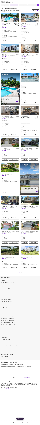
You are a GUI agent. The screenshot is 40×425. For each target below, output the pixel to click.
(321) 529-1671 (23, 56)
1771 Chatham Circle (6, 148)
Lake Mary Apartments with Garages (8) (7, 320)
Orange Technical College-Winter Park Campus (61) (9, 349)
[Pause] (18, 75)
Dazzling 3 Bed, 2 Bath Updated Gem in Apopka (11, 231)
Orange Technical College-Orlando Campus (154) (9, 345)
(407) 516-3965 (4, 258)
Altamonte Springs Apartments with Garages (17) (9, 309)
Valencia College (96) (4, 347)
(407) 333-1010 (23, 258)
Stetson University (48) (4, 356)
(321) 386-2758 (23, 85)
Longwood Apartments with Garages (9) (7, 318)
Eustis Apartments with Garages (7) (7, 326)
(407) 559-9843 (23, 121)
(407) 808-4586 (4, 175)
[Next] (38, 5)
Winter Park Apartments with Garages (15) (8, 324)
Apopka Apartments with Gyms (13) (7, 295)
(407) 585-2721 (4, 233)
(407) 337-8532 (4, 27)
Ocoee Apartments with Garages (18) (7, 307)
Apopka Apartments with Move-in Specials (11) (8, 288)
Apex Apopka (23, 23)
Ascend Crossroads (25, 82)
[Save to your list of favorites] (18, 14)
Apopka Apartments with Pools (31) (6, 297)
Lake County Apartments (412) (6, 333)
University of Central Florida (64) (6, 352)
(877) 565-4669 (4, 150)
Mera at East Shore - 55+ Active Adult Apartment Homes (25, 117)
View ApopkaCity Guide (5, 388)
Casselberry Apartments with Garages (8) (8, 322)
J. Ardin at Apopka (24, 54)
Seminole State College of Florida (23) (7, 354)
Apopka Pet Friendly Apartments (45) (7, 301)
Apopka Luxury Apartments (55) (6, 299)
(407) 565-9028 (4, 118)
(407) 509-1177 (23, 150)
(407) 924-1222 (4, 208)
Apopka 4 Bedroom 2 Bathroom (27, 148)
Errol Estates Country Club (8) (6, 339)
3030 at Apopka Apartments (7, 116)
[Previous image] (2, 17)
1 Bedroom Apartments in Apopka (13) (7, 282)
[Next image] (18, 17)
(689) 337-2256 (4, 56)
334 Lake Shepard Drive (6, 256)
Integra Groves (4, 54)
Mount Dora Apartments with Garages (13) (8, 311)
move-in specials (27, 377)
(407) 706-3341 (23, 26)
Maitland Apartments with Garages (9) (7, 316)
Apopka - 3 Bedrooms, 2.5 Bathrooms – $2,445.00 (30, 256)
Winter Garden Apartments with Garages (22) (8, 314)
